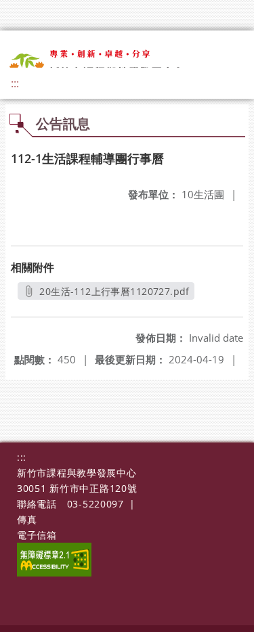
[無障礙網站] (54, 572)
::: (15, 83)
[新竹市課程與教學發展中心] (106, 64)
